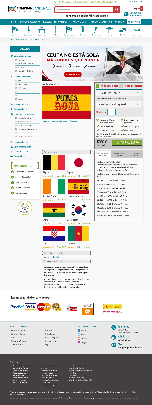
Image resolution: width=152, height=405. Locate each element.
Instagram (83, 343)
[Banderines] (136, 30)
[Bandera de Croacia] (54, 233)
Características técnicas (118, 154)
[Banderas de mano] (123, 30)
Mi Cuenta (130, 1)
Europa (20, 81)
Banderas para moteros (20, 382)
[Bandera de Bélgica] (54, 162)
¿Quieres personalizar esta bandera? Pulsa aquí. (60, 121)
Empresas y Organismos (24, 114)
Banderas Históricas (22, 104)
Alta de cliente (138, 1)
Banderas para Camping (25, 136)
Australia (20, 99)
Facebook (83, 330)
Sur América (22, 88)
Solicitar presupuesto (51, 341)
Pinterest (83, 338)
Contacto (119, 21)
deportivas (27, 151)
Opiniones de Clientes (18, 334)
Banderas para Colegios (25, 133)
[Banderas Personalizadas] (69, 30)
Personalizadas (20, 156)
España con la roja (75, 195)
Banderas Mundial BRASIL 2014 (26, 39)
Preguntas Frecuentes (18, 330)
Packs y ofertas (80, 21)
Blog (46, 345)
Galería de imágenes (51, 338)
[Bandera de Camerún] (78, 233)
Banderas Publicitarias (25, 118)
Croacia (46, 243)
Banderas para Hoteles (25, 125)
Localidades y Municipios (25, 71)
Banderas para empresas (49, 385)
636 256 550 (136, 15)
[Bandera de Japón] (78, 162)
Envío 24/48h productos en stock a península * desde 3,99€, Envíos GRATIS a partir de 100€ (85, 3)
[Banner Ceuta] (92, 63)
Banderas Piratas (21, 142)
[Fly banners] (96, 30)
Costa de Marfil (49, 195)
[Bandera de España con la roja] (78, 186)
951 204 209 (135, 12)
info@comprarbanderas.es (130, 347)
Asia (19, 92)
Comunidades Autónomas (26, 64)
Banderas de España (22, 55)
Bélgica (46, 172)
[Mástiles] (55, 30)
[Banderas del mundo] (14, 30)
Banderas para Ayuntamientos (27, 129)
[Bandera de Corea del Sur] (78, 210)
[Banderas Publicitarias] (82, 30)
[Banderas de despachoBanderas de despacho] (28, 30)
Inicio (13, 21)
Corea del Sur (73, 219)
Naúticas (17, 151)
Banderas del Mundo (22, 76)
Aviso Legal (48, 330)
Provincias (21, 67)
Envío (12, 338)
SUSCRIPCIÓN (134, 22)
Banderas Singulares (22, 146)
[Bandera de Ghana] (54, 210)
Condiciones (15, 341)
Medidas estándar (109, 85)
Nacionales (21, 60)
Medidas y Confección (101, 21)
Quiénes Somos (50, 334)
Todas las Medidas (133, 85)
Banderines (44, 368)
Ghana (45, 219)
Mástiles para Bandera (25, 122)
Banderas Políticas (21, 109)
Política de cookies (17, 345)
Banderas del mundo (30, 21)
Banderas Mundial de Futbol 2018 (81, 380)
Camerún (71, 243)
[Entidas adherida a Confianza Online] (88, 309)
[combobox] (119, 92)
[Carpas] (109, 30)
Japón (70, 172)
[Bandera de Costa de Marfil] (54, 186)
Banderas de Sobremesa (20, 378)
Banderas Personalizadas (56, 21)
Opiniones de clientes (135, 154)
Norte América (22, 84)
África (19, 95)
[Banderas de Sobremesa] (42, 30)
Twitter (83, 334)
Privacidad (23, 341)
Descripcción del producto (102, 154)
